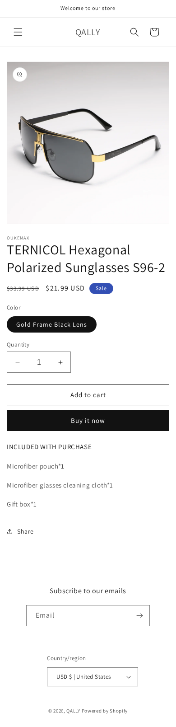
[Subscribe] (139, 615)
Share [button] (25, 531)
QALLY (73, 711)
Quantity (18, 344)
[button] (18, 32)
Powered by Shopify (105, 711)
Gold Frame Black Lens (51, 324)
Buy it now (88, 420)
